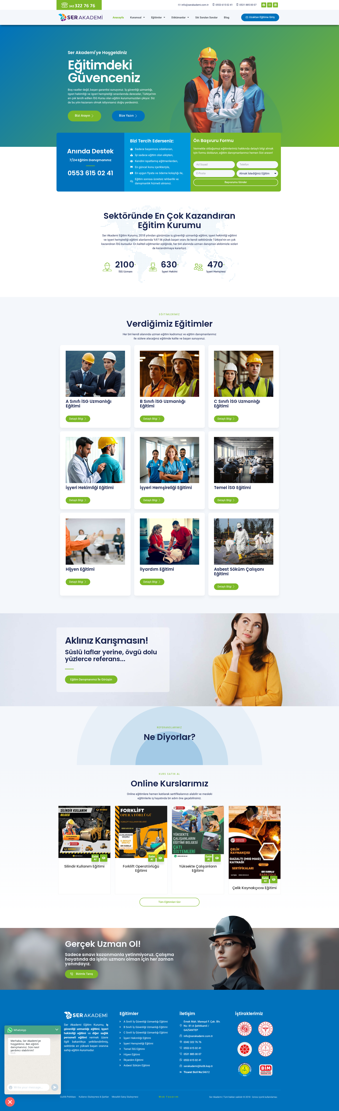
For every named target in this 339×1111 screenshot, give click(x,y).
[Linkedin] (275, 4)
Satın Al (95, 858)
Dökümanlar (178, 17)
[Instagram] (269, 4)
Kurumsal (135, 17)
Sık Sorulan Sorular (206, 17)
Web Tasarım (169, 1096)
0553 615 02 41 (90, 173)
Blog (226, 17)
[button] (245, 1027)
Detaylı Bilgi (76, 419)
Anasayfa (118, 17)
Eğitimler (156, 17)
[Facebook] (263, 4)
